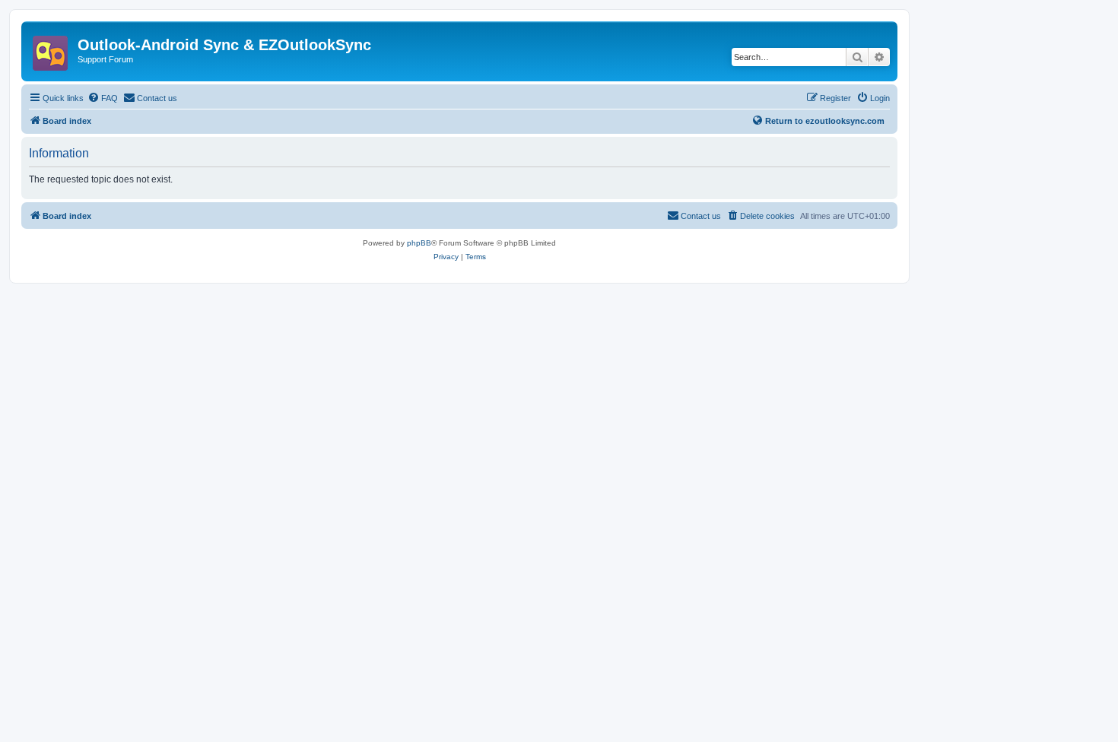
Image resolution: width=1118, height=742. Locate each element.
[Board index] (51, 48)
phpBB (419, 243)
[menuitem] (102, 98)
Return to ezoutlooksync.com (825, 120)
